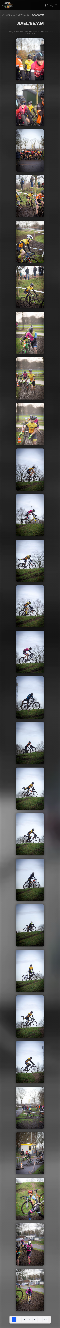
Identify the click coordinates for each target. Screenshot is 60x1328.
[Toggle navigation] (56, 5)
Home (7, 15)
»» (45, 1319)
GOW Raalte (23, 15)
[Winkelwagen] (46, 5)
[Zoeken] (51, 5)
